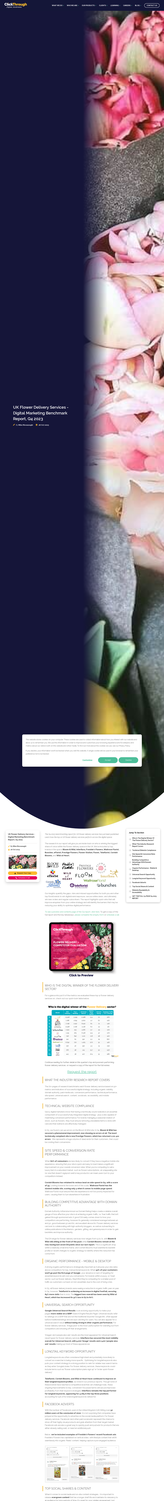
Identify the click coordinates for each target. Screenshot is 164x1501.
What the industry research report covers (143, 845)
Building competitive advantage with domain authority (141, 862)
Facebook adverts (139, 882)
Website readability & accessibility (140, 891)
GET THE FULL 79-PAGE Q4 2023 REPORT (144, 897)
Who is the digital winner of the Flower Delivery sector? (143, 839)
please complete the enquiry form (89, 915)
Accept (108, 760)
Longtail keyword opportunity (144, 878)
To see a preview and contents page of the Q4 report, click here (72, 912)
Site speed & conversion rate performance (143, 855)
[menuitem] (89, 5)
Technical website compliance (144, 850)
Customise (87, 760)
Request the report (82, 1071)
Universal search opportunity (143, 874)
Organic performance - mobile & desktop (144, 869)
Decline (128, 760)
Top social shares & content (143, 886)
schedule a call (113, 915)
